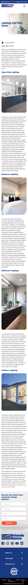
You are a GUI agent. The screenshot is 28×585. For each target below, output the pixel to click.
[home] (7, 5)
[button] (24, 5)
